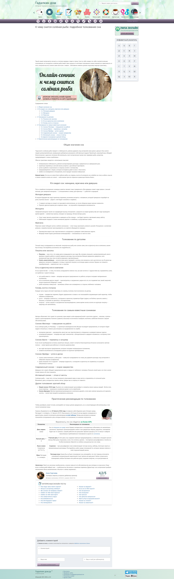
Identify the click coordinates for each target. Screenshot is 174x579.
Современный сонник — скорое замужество (56, 133)
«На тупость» (83, 494)
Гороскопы (49, 17)
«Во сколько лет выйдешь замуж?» (51, 490)
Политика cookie (69, 576)
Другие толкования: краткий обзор (53, 137)
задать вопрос (102, 478)
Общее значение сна (44, 107)
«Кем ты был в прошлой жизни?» (89, 498)
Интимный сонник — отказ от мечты (53, 135)
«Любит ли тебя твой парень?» (50, 492)
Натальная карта (106, 17)
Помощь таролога (132, 21)
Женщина (45, 113)
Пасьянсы (87, 17)
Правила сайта (68, 573)
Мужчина (45, 115)
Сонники (59, 17)
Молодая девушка (48, 111)
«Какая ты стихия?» (85, 500)
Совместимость (125, 17)
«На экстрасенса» (84, 490)
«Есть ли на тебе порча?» (87, 488)
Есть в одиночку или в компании (52, 121)
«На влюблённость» (46, 498)
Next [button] (140, 12)
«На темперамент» (46, 502)
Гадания (40, 17)
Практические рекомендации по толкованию (52, 139)
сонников (97, 434)
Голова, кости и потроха (49, 123)
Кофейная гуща (115, 17)
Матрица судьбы (97, 17)
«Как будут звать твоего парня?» (50, 486)
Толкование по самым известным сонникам (51, 125)
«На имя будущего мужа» (48, 500)
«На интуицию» (84, 492)
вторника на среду (59, 427)
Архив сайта (67, 577)
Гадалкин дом (45, 3)
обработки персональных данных (82, 543)
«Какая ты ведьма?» (85, 486)
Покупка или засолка (49, 119)
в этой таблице (71, 415)
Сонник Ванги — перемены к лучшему (54, 129)
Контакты (67, 571)
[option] (40, 14)
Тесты (68, 17)
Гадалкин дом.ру (43, 571)
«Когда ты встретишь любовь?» (50, 488)
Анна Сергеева (51, 473)
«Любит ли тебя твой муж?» (49, 494)
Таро (78, 17)
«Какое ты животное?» (86, 502)
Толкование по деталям (45, 117)
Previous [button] (34, 12)
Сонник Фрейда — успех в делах (52, 131)
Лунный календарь (134, 17)
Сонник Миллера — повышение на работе (55, 127)
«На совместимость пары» (48, 496)
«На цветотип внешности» (87, 496)
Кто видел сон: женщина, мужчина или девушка (53, 109)
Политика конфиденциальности (74, 574)
